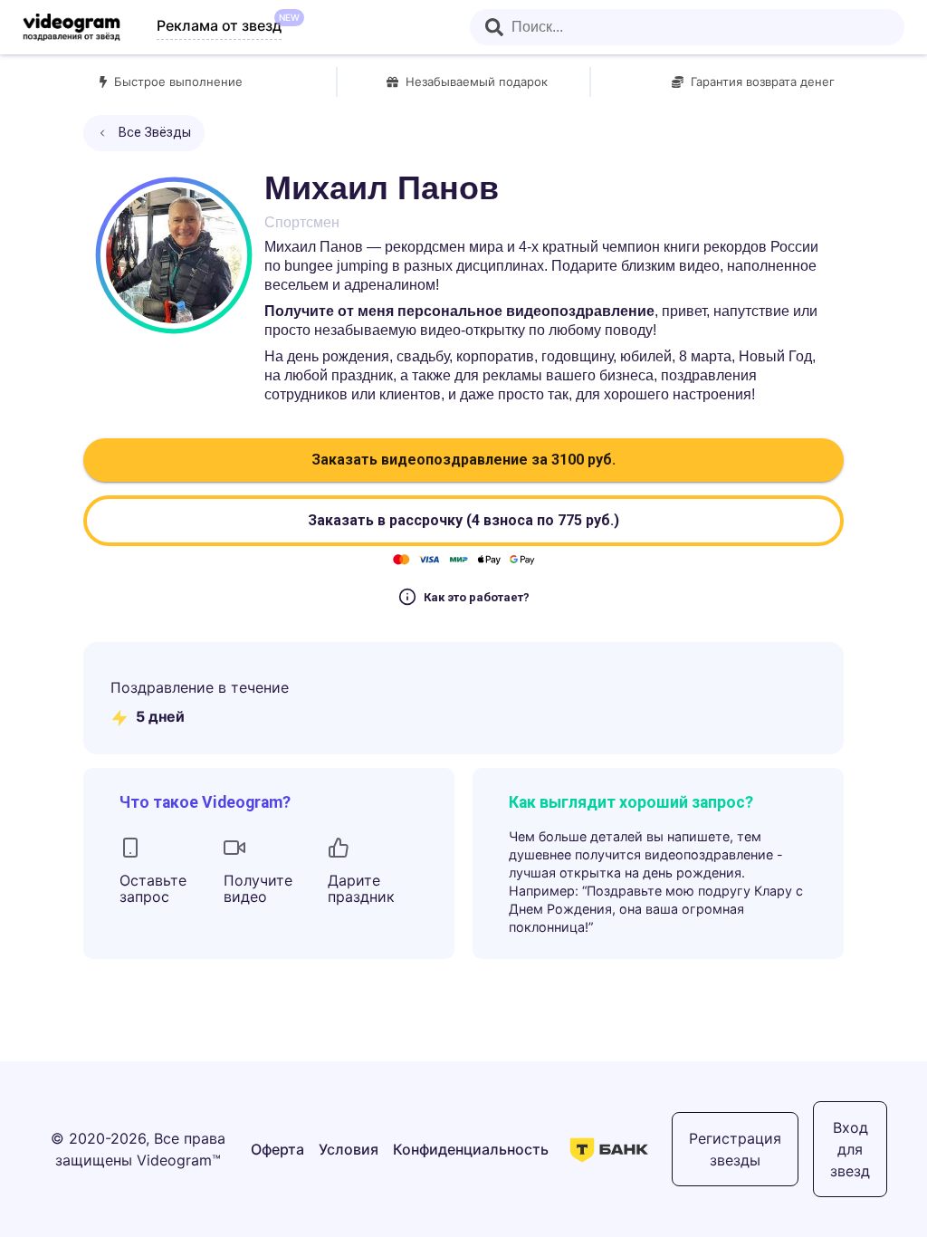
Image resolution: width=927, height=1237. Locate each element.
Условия (348, 1149)
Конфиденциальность (471, 1149)
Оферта (277, 1149)
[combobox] (687, 27)
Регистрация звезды (735, 1149)
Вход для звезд (850, 1149)
